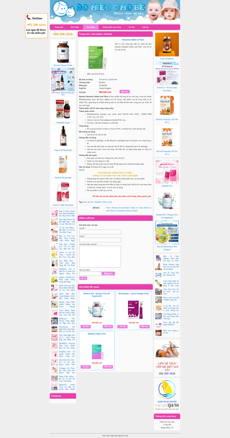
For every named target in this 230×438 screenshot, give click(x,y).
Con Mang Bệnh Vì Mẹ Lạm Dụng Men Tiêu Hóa (171, 316)
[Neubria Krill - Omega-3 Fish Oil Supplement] (97, 309)
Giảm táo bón (88, 202)
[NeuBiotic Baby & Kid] (97, 349)
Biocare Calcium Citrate (63, 65)
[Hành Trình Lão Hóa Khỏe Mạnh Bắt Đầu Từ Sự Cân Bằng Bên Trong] (54, 288)
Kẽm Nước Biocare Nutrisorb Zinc (63, 94)
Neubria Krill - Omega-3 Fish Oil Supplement (97, 295)
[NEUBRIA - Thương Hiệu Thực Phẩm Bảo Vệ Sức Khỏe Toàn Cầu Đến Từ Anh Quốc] (54, 345)
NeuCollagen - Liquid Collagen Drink (133, 294)
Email (82, 236)
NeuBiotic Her (167, 186)
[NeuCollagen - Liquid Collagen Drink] (133, 309)
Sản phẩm (91, 27)
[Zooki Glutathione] (167, 56)
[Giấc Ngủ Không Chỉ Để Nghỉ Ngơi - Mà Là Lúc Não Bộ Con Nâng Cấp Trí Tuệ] (54, 222)
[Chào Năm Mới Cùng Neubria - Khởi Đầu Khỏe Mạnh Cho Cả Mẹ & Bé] (54, 296)
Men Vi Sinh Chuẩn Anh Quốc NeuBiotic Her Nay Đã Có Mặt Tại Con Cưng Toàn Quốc (63, 215)
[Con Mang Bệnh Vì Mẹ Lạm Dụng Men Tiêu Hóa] (158, 316)
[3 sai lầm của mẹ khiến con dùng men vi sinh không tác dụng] (158, 308)
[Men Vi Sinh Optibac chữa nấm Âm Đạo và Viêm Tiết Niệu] (158, 258)
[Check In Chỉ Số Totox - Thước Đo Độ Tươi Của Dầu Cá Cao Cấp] (54, 255)
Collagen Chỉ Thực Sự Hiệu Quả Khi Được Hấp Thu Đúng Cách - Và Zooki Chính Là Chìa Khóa (63, 372)
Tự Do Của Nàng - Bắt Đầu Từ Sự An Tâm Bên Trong (67, 230)
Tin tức (131, 27)
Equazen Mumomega (63, 178)
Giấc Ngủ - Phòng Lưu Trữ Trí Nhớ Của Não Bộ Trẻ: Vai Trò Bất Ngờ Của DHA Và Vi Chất (63, 248)
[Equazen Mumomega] (63, 176)
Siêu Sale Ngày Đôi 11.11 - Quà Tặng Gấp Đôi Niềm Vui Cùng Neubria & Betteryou (63, 339)
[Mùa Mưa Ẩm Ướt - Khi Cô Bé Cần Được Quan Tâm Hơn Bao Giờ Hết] (54, 362)
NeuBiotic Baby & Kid (97, 334)
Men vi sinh (107, 202)
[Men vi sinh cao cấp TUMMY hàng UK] (158, 300)
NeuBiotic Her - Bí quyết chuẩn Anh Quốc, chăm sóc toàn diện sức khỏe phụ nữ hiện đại (63, 356)
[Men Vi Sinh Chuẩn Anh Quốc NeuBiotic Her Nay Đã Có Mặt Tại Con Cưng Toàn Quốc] (54, 213)
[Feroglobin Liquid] (63, 121)
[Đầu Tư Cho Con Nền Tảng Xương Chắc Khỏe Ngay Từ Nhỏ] (54, 238)
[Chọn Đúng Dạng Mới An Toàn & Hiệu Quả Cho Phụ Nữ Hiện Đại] (54, 312)
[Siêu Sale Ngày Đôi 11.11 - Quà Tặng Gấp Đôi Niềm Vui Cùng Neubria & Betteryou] (54, 337)
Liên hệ (145, 27)
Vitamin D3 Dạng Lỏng (63, 150)
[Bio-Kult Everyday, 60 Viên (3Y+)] (167, 148)
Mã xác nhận (85, 270)
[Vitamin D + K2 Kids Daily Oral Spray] (167, 85)
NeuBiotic (98, 202)
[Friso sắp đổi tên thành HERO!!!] (158, 324)
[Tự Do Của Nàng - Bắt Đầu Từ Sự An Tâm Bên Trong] (54, 230)
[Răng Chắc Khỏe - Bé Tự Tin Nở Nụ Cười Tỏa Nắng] (54, 379)
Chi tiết (86, 327)
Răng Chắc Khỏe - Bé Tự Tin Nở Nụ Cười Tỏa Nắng (67, 378)
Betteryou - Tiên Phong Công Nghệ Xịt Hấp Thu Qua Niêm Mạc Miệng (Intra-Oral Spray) (63, 323)
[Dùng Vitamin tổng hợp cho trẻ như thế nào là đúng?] (158, 267)
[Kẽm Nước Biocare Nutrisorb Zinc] (63, 91)
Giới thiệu (75, 27)
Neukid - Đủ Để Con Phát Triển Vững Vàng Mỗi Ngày (67, 279)
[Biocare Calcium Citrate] (63, 63)
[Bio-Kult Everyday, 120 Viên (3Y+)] (167, 117)
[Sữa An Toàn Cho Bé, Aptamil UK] (158, 275)
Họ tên (82, 228)
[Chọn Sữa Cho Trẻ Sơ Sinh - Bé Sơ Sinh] (158, 291)
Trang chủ (59, 27)
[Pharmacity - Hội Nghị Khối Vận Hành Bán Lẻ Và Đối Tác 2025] (54, 329)
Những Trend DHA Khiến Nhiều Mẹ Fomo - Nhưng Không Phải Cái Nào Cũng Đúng (63, 306)
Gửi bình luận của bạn (88, 244)
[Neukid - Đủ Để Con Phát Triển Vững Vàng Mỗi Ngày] (54, 279)
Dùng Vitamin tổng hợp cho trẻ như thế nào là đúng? (171, 267)
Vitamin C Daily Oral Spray (63, 205)
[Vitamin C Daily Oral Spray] (63, 203)
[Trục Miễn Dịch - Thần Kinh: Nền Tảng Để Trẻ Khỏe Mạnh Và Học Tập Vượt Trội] (54, 263)
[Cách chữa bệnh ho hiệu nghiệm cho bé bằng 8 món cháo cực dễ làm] (158, 283)
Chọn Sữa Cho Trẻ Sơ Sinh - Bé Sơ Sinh (171, 291)
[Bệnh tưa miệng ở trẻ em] (158, 333)
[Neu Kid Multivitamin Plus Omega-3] (167, 244)
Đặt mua (107, 326)
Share (118, 208)
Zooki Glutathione (167, 59)
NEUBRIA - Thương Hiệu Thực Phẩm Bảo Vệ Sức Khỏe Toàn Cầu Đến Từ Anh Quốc (63, 347)
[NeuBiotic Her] (167, 183)
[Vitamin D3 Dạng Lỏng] (63, 148)
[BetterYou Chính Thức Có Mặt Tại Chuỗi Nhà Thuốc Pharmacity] (54, 387)
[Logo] (115, 11)
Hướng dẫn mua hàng (112, 27)
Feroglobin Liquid (62, 123)
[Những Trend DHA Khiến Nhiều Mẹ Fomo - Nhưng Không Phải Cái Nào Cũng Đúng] (54, 304)
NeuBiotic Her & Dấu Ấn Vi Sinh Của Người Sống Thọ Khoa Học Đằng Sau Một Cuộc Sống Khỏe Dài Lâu (63, 273)
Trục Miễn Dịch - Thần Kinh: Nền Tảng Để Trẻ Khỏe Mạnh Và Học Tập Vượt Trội (63, 265)
